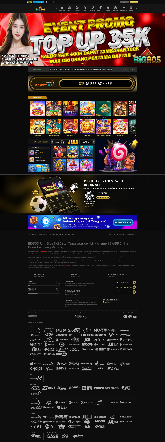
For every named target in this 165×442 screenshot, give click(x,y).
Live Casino (77, 10)
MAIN (38, 108)
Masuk (124, 2)
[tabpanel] (82, 39)
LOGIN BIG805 (32, 234)
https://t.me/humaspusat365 (122, 282)
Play (51, 85)
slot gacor (44, 251)
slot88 (121, 256)
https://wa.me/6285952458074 (124, 287)
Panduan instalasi (103, 197)
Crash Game (100, 10)
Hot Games (62, 10)
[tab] (59, 142)
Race (85, 10)
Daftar (134, 2)
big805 (69, 265)
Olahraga (92, 10)
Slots (69, 10)
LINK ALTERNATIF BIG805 (56, 234)
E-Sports (115, 10)
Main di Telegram (39, 2)
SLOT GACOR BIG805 (70, 234)
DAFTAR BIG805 (42, 234)
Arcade (108, 10)
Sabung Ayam (123, 10)
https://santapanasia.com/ (122, 292)
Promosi (131, 10)
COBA (60, 150)
